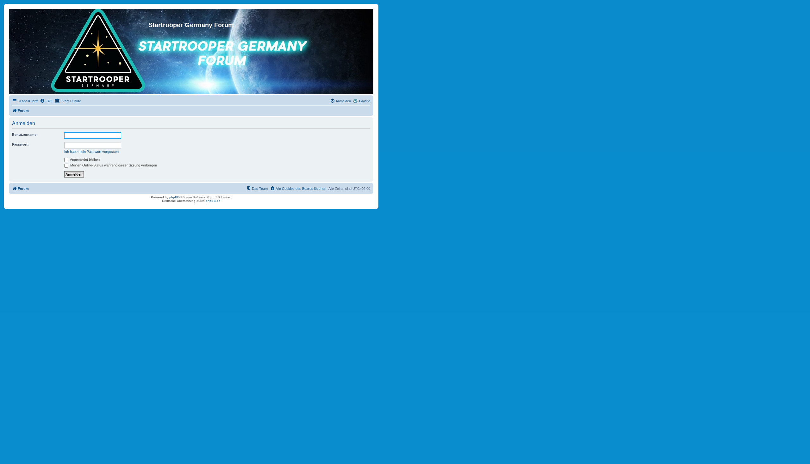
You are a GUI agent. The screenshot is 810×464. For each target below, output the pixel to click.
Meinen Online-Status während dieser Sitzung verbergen (113, 165)
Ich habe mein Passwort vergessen (91, 152)
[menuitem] (46, 101)
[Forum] (191, 15)
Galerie (364, 101)
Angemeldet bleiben (84, 159)
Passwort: (20, 144)
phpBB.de (213, 200)
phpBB (174, 197)
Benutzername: (25, 134)
